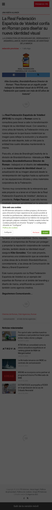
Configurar (8, 232)
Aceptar (45, 232)
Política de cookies (10, 228)
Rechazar (36, 232)
